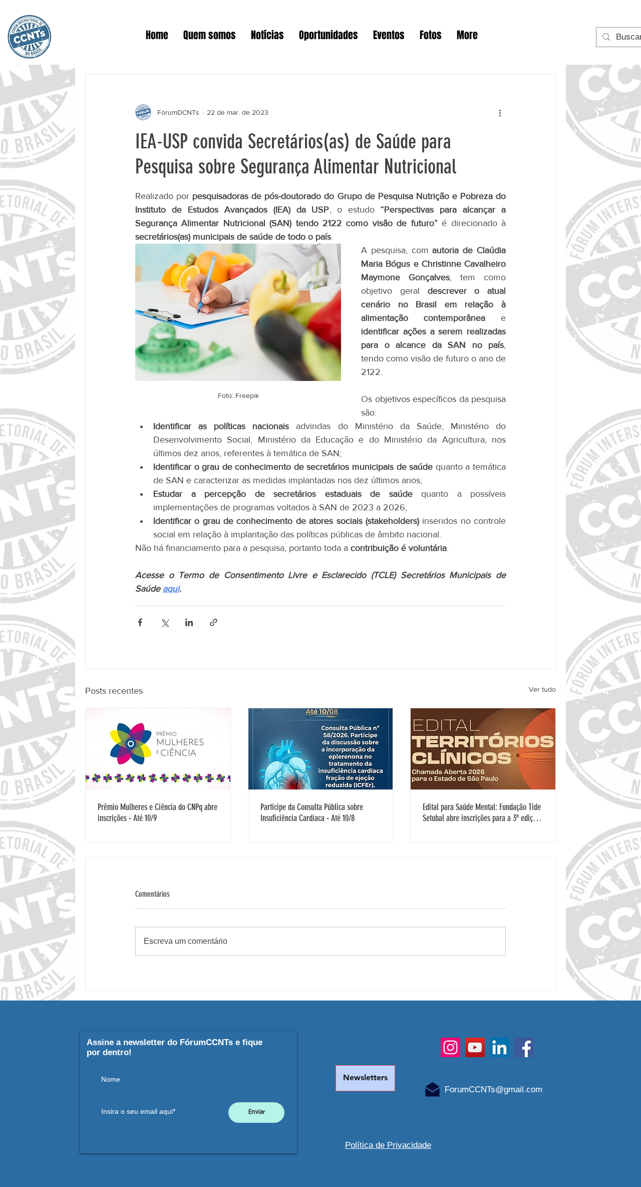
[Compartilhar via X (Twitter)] (164, 622)
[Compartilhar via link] (213, 622)
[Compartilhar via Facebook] (140, 622)
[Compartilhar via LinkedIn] (189, 622)
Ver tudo (542, 689)
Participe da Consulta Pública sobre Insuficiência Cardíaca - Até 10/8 (311, 813)
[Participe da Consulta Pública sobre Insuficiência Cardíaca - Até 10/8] (320, 748)
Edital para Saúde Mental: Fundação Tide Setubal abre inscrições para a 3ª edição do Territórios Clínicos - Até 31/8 (482, 813)
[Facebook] (524, 1047)
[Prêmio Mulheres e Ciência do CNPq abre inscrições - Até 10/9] (158, 748)
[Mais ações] (500, 112)
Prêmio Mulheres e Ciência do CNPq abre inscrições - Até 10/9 (157, 813)
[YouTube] (475, 1047)
